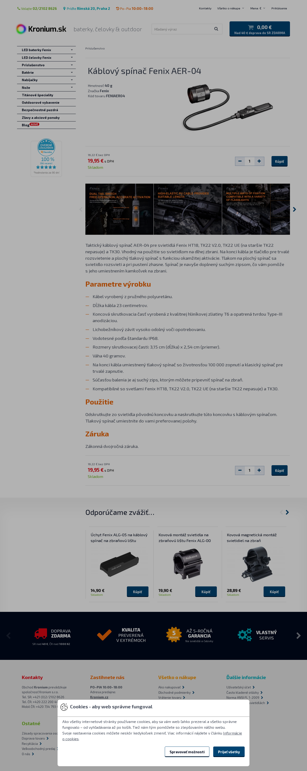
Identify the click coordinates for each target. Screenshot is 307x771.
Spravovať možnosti (187, 752)
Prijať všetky (229, 752)
